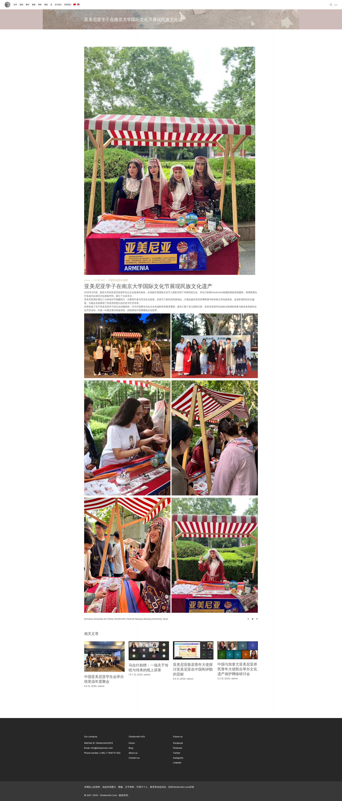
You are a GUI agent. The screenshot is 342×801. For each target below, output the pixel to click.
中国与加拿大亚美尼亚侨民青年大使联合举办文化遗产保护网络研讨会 (237, 669)
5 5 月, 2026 (223, 678)
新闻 (125, 280)
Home (132, 743)
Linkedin (177, 762)
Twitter (176, 753)
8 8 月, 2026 (90, 686)
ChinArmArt (120, 619)
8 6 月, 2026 (179, 678)
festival (130, 619)
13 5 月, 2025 (99, 280)
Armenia (88, 619)
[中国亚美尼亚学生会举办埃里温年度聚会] (104, 656)
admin (87, 280)
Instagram (178, 758)
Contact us (134, 758)
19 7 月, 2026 (135, 674)
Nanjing (139, 619)
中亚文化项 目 (115, 280)
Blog (131, 748)
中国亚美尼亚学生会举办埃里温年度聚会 (104, 679)
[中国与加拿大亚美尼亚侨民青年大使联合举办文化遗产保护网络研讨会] (237, 650)
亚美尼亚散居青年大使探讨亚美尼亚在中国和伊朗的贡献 (193, 669)
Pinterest (177, 748)
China (110, 619)
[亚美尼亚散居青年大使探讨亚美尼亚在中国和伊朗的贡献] (193, 650)
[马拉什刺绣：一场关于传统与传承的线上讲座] (149, 650)
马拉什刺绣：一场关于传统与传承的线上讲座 (148, 667)
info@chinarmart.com (102, 748)
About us (133, 753)
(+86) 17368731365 (110, 753)
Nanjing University (153, 619)
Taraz (165, 619)
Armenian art (100, 619)
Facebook (178, 743)
